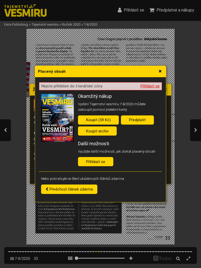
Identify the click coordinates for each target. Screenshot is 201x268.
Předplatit (137, 120)
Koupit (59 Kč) (98, 120)
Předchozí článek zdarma (70, 189)
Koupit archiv (97, 131)
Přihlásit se (150, 86)
